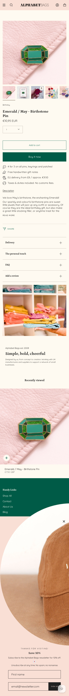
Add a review (12, 276)
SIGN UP (54, 686)
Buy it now (34, 156)
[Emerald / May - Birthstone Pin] (34, 426)
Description (8, 190)
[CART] (64, 5)
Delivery (9, 242)
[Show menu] (5, 5)
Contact (7, 501)
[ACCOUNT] (57, 5)
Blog (5, 512)
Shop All (7, 495)
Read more (9, 215)
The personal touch (15, 253)
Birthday (6, 105)
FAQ (7, 265)
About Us (8, 506)
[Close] (64, 521)
